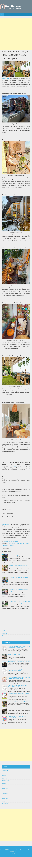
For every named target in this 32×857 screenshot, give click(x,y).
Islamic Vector (5, 790)
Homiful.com (5, 78)
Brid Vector (4, 778)
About (3, 630)
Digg (12, 545)
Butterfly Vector (5, 780)
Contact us (4, 633)
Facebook (12, 543)
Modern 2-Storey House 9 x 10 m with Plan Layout (18, 701)
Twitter (20, 543)
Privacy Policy (5, 635)
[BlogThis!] (5, 548)
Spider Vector (5, 793)
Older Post (27, 617)
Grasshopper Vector (6, 785)
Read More (18, 562)
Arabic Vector (5, 773)
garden (8, 541)
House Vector (5, 788)
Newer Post (5, 617)
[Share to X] (6, 548)
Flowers (4, 783)
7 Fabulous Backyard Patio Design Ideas (19, 555)
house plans (5, 803)
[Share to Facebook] (8, 548)
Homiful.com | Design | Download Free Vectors (20, 849)
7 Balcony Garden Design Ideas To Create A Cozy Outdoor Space (15, 55)
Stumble (6, 545)
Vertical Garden (14, 541)
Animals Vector (5, 770)
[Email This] (3, 548)
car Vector (4, 796)
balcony (5, 541)
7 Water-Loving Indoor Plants (14, 654)
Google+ (26, 543)
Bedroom (4, 775)
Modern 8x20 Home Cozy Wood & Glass (16, 709)
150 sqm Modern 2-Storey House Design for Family (19, 661)
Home (16, 617)
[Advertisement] (16, 34)
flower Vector (5, 798)
